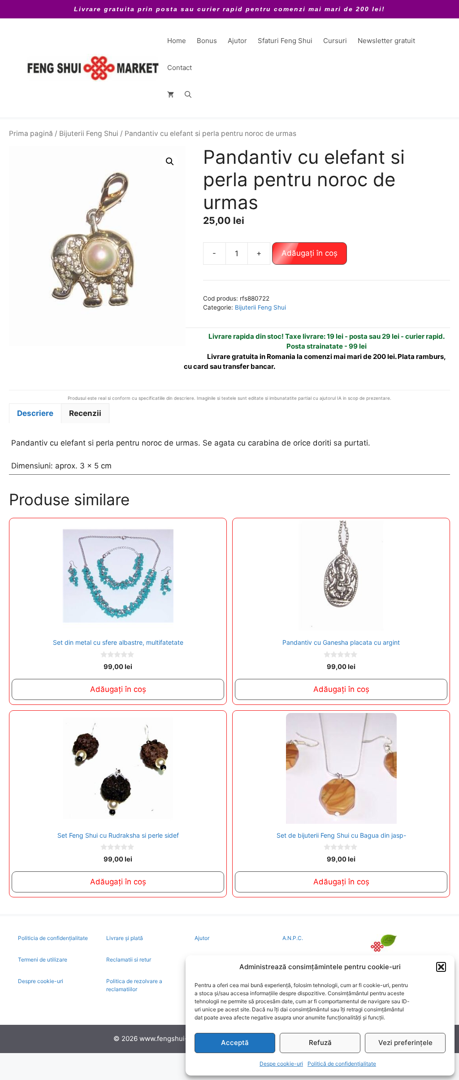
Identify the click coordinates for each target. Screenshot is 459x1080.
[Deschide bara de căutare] (188, 94)
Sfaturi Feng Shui (285, 40)
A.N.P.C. (292, 938)
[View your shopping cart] (170, 94)
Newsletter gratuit (386, 40)
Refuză (320, 1042)
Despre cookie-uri (40, 981)
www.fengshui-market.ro (178, 1038)
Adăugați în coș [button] (118, 689)
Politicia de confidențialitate (53, 938)
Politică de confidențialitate (341, 1063)
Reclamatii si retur (128, 959)
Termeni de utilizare (42, 959)
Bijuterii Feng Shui (88, 133)
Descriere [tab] (35, 413)
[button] (441, 966)
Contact (179, 67)
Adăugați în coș (309, 253)
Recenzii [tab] (85, 413)
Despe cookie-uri (281, 1063)
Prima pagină (31, 133)
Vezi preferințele (405, 1042)
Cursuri (335, 40)
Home (176, 40)
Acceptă (235, 1042)
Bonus (207, 40)
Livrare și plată (124, 938)
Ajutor (237, 40)
